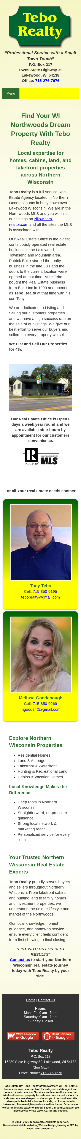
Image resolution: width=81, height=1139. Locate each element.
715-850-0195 (45, 591)
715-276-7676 (47, 80)
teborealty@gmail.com (40, 597)
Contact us (20, 960)
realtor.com (18, 224)
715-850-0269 (45, 704)
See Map (41, 1067)
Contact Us (46, 1000)
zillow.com (43, 219)
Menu (10, 93)
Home (30, 1000)
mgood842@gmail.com (40, 709)
